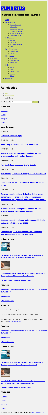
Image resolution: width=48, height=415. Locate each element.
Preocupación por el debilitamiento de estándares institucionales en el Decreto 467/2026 (21, 233)
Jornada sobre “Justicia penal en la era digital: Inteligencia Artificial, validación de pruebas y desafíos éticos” (22, 256)
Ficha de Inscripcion (16, 31)
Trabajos (12, 53)
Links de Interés (14, 60)
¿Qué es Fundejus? (7, 301)
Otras (11, 47)
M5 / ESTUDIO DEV (37, 412)
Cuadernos (13, 42)
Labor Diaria (13, 58)
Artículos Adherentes (16, 44)
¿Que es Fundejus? (15, 25)
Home (7, 93)
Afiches (12, 67)
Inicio (7, 19)
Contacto (8, 78)
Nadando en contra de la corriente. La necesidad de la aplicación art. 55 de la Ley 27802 (23, 221)
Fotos (11, 69)
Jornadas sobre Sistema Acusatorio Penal (16, 280)
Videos (12, 76)
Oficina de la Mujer (15, 35)
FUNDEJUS (13, 7)
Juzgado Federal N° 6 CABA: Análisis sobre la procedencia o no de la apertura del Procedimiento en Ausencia (23, 274)
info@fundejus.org (15, 321)
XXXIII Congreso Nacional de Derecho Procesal (19, 144)
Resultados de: (6, 102)
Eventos (12, 74)
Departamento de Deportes (18, 33)
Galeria (7, 65)
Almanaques (13, 40)
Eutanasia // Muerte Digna (11, 135)
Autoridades (13, 27)
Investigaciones (11, 49)
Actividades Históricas (16, 29)
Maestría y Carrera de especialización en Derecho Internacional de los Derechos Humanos (21, 154)
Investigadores (14, 51)
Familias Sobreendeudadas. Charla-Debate (18, 164)
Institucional (10, 22)
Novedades (9, 56)
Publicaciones (10, 37)
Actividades (13, 62)
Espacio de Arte (14, 72)
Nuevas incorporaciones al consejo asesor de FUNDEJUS (23, 173)
